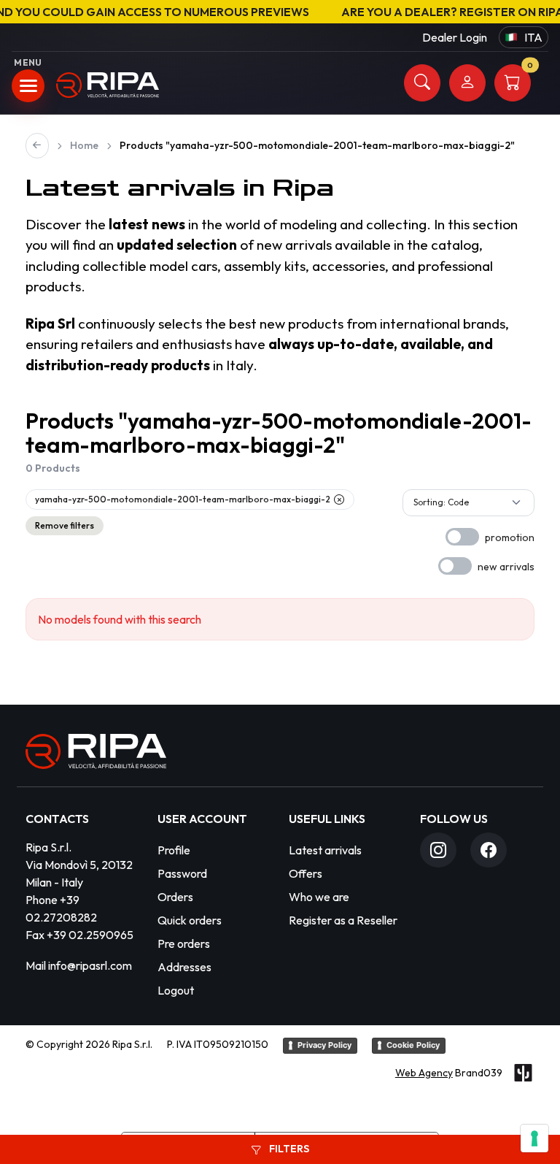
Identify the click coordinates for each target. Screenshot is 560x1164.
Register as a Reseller (343, 920)
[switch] (462, 536)
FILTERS (288, 1148)
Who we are (319, 896)
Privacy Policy (324, 1045)
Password (182, 873)
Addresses (184, 967)
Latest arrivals (325, 850)
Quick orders (190, 920)
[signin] (467, 83)
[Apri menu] (28, 85)
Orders (175, 896)
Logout (176, 990)
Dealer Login (454, 37)
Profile (174, 850)
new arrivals (506, 566)
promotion (509, 537)
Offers (305, 873)
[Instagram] (438, 850)
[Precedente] (37, 145)
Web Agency (424, 1072)
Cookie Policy (413, 1045)
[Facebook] (488, 850)
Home (84, 145)
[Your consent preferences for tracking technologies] (534, 1138)
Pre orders (184, 943)
